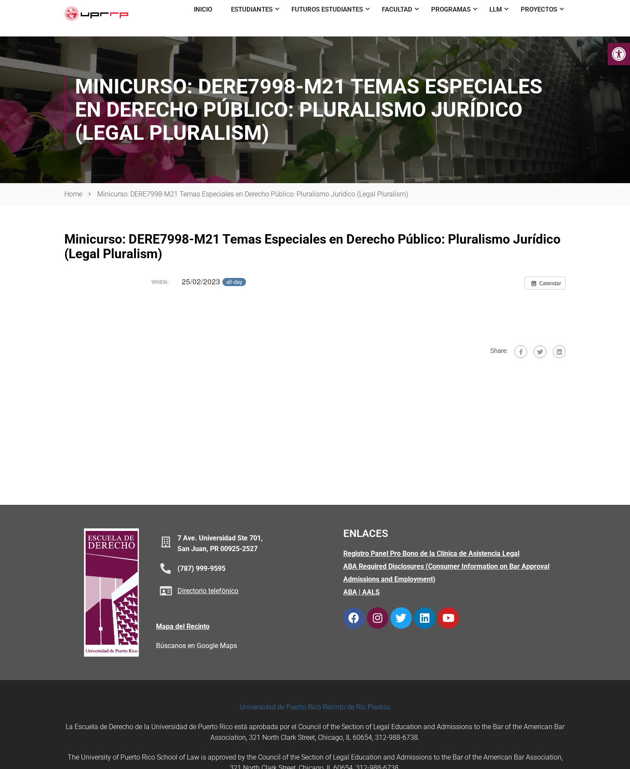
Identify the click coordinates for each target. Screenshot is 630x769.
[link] (619, 54)
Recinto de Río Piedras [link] (356, 707)
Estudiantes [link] (252, 9)
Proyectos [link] (539, 9)
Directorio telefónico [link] (207, 591)
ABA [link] (350, 592)
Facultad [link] (397, 9)
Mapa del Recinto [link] (183, 626)
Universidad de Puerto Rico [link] (280, 707)
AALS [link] (371, 592)
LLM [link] (495, 9)
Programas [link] (451, 9)
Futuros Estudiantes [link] (327, 9)
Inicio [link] (203, 9)
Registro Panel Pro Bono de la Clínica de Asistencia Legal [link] (431, 553)
